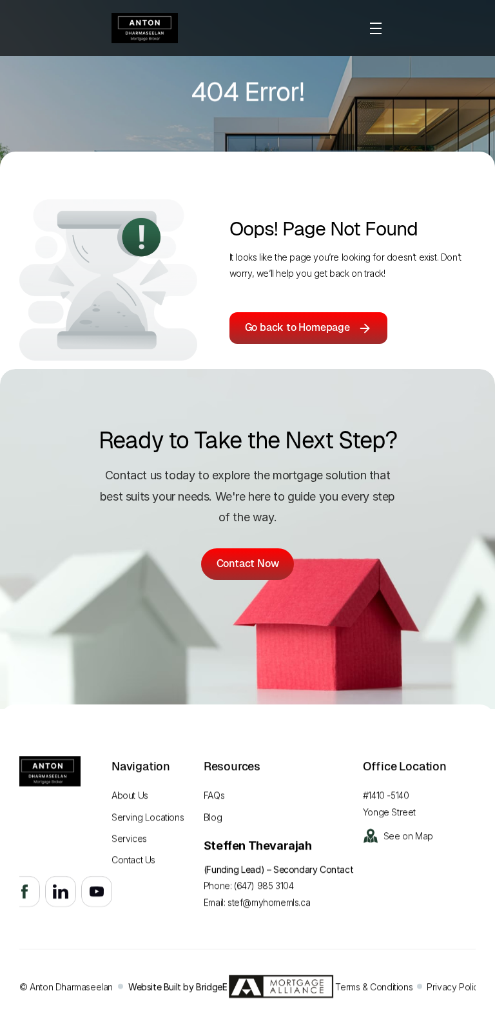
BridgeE (211, 986)
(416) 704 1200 (37, 815)
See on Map (408, 835)
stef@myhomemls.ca (269, 902)
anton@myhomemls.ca (54, 831)
